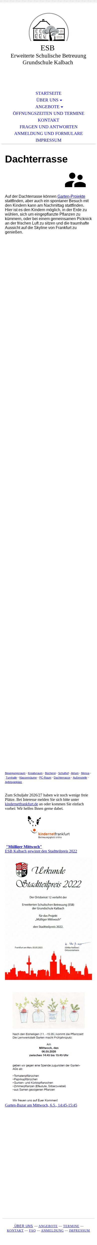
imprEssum (79, 1230)
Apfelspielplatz (13, 782)
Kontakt (48, 120)
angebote (48, 1226)
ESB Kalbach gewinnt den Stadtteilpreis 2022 (41, 849)
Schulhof (63, 773)
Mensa (85, 773)
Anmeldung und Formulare (48, 133)
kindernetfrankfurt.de (21, 804)
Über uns (47, 100)
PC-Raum (45, 777)
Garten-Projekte (71, 196)
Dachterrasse (62, 777)
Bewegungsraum (15, 773)
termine (71, 1226)
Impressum (48, 140)
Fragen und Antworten (49, 126)
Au (74, 777)
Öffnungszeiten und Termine (48, 113)
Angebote (47, 106)
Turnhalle (11, 777)
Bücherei (50, 773)
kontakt (15, 1230)
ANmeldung (52, 1230)
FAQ (32, 1230)
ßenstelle (81, 777)
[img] (48, 26)
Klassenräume (28, 777)
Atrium (75, 773)
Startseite (48, 93)
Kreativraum (35, 773)
